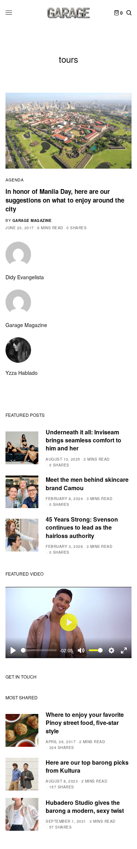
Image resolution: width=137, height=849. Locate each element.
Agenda (14, 180)
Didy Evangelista (24, 277)
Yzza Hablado (21, 372)
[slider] (39, 650)
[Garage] (68, 12)
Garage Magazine (32, 220)
